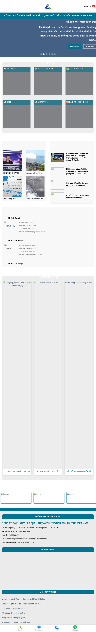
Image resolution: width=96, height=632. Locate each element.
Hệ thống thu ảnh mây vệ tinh (79, 471)
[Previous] (5, 38)
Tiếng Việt (88, 6)
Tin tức (56, 146)
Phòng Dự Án (14, 218)
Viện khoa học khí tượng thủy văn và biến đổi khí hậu (23, 599)
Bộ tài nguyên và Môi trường (13, 613)
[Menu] (3, 6)
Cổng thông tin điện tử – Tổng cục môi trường (21, 604)
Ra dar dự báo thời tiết (48, 471)
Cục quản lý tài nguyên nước (13, 608)
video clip (9, 146)
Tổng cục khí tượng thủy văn (13, 618)
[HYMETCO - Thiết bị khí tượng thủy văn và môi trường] (48, 6)
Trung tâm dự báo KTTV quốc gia (16, 622)
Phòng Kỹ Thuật (15, 264)
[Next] (91, 38)
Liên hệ (7, 212)
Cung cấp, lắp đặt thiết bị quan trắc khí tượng (17, 471)
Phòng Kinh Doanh (16, 241)
